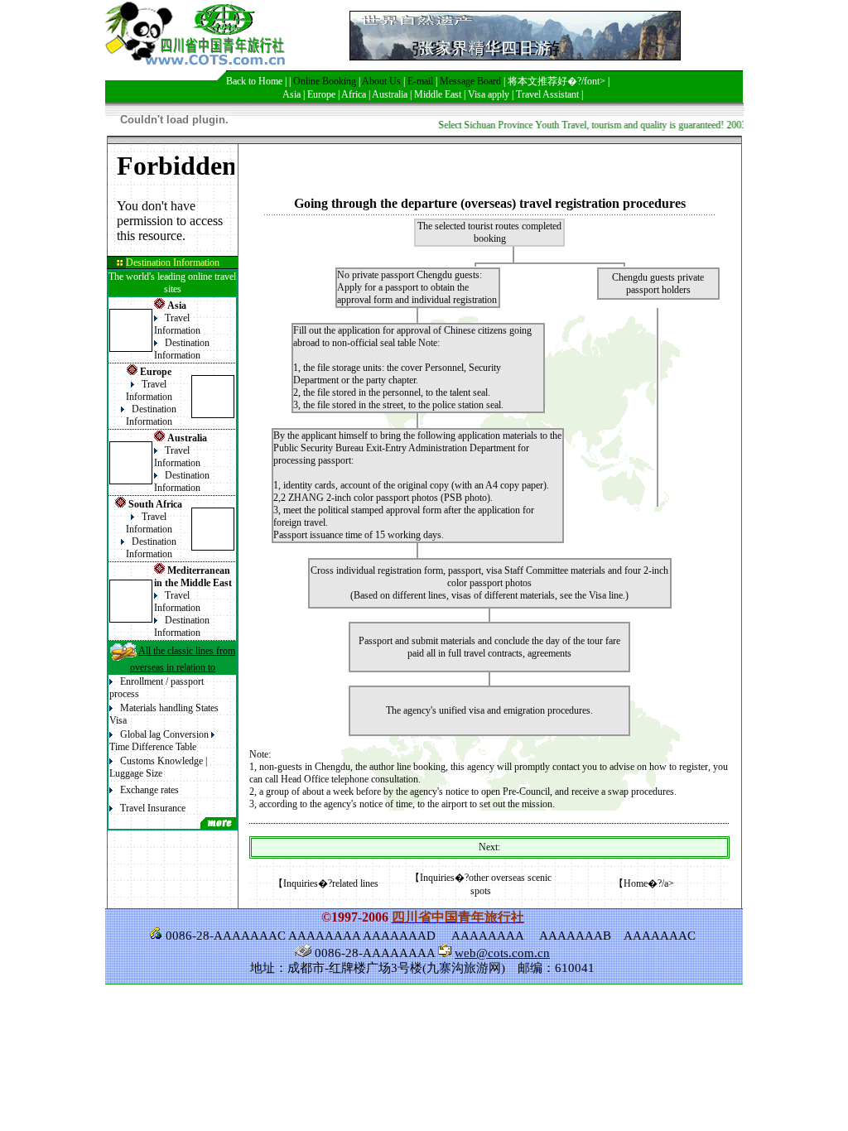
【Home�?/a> (644, 883)
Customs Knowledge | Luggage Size (158, 767)
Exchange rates (149, 790)
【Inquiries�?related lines (325, 883)
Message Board (470, 81)
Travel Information (177, 324)
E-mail (420, 81)
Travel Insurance (153, 808)
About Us (381, 81)
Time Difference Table (152, 747)
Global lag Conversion (164, 734)
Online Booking (324, 81)
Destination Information (182, 349)
